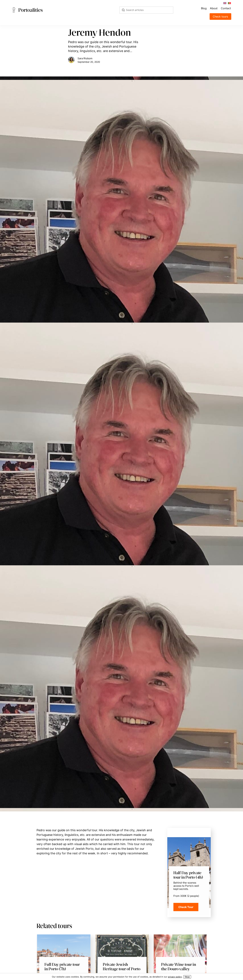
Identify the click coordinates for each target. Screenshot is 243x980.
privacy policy (175, 976)
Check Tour (185, 907)
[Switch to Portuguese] (229, 3)
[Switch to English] (224, 3)
